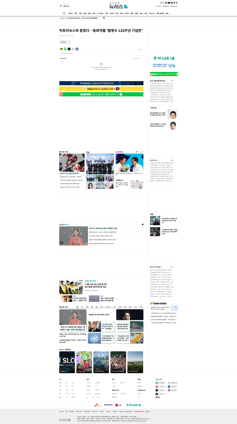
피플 (151, 214)
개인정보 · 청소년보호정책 (125, 411)
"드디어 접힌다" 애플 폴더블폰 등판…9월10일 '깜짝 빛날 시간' (108, 338)
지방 (117, 13)
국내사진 (114, 383)
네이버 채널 (161, 383)
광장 (141, 13)
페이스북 (174, 386)
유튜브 (161, 386)
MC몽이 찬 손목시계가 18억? (99, 314)
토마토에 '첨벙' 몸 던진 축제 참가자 (69, 184)
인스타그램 (174, 390)
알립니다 (147, 411)
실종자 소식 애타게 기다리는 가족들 (69, 187)
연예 (131, 13)
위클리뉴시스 (174, 6)
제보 (167, 13)
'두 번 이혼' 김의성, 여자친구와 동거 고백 (100, 236)
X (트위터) (162, 390)
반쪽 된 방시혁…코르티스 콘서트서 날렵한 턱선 (102, 232)
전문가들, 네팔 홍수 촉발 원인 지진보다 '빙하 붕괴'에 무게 (123, 326)
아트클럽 (89, 386)
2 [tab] (138, 152)
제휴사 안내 (79, 411)
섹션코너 (89, 393)
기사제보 (108, 411)
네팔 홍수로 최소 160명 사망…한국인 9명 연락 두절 (72, 177)
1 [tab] (136, 152)
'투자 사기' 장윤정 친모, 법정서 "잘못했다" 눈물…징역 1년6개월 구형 (72, 328)
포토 (145, 13)
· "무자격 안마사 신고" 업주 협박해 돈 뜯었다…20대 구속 (164, 313)
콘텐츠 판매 (87, 411)
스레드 (161, 394)
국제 (80, 13)
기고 (96, 386)
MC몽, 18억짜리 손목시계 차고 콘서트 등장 (101, 244)
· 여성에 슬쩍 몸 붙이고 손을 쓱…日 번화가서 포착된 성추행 (164, 316)
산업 (93, 13)
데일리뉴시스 (98, 393)
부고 (93, 397)
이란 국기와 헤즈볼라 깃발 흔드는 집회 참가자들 (72, 180)
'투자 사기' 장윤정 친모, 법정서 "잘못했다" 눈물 (102, 228)
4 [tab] (142, 152)
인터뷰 (88, 390)
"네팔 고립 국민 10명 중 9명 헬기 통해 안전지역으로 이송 (96, 285)
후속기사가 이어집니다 (91, 291)
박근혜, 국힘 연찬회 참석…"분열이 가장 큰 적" (79, 300)
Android (139, 393)
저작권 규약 (94, 411)
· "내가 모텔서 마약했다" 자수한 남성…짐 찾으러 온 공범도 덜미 (164, 323)
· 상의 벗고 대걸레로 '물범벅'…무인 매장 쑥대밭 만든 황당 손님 (164, 319)
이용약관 (114, 411)
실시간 (71, 13)
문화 (121, 13)
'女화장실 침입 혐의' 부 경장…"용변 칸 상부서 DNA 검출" (72, 341)
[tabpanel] (129, 165)
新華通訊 (139, 386)
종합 (77, 307)
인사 (88, 397)
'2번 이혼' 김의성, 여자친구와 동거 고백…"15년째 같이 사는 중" (107, 326)
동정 (99, 397)
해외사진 (122, 383)
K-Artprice (159, 6)
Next (117, 299)
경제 (84, 13)
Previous (60, 299)
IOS (138, 397)
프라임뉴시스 (166, 6)
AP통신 (139, 383)
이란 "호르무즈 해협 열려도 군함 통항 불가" (107, 300)
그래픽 (113, 386)
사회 (106, 13)
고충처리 (102, 411)
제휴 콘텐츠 (160, 13)
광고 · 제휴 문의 (70, 411)
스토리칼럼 (97, 383)
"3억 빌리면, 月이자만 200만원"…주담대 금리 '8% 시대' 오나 (123, 338)
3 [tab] (140, 152)
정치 (75, 13)
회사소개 (61, 411)
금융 (89, 13)
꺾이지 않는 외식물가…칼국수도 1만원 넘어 (122, 185)
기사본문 (63, 42)
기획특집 (97, 390)
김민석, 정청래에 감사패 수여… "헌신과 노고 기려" (129, 174)
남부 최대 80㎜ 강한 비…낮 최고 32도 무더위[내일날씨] (78, 18)
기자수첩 (153, 107)
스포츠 (127, 13)
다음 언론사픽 (174, 383)
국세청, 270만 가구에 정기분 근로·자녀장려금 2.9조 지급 (72, 335)
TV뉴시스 (152, 13)
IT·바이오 (100, 13)
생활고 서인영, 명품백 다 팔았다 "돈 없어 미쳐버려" (103, 240)
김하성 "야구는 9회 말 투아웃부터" (69, 173)
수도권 (112, 13)
